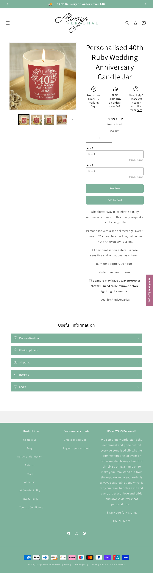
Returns (30, 465)
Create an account (75, 439)
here (139, 110)
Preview (115, 188)
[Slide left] (13, 120)
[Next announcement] (146, 4)
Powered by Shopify (61, 564)
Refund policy (81, 564)
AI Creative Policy (29, 490)
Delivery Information (29, 456)
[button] (8, 23)
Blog (29, 448)
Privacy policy (99, 564)
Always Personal (43, 564)
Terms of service (117, 564)
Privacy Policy (30, 498)
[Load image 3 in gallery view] (49, 119)
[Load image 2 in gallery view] (36, 119)
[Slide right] (72, 120)
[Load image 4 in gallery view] (61, 119)
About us (29, 482)
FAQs (30, 473)
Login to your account (76, 448)
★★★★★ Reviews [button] (150, 290)
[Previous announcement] (7, 4)
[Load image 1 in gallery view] (23, 119)
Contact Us (29, 439)
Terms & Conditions (31, 507)
